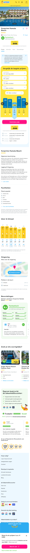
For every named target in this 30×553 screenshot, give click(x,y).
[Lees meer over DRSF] (13, 407)
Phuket (9, 35)
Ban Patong (14, 35)
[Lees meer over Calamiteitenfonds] (10, 513)
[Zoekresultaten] (16, 2)
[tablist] (14, 49)
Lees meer (6, 62)
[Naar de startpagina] (5, 2)
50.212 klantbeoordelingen (19, 416)
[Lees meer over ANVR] (4, 407)
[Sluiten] (26, 535)
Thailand (5, 35)
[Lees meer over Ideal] (10, 407)
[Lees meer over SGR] (7, 407)
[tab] (2, 49)
